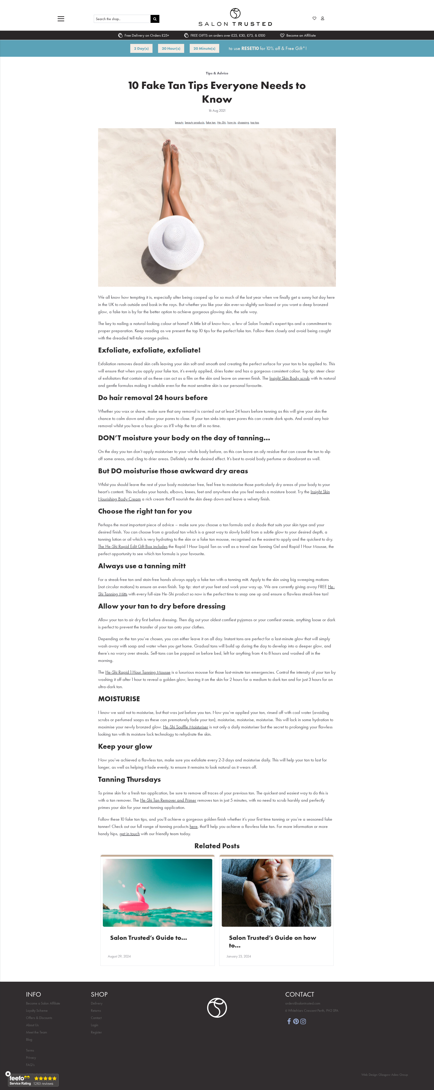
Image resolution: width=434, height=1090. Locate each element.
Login (94, 1025)
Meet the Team (36, 1032)
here (194, 826)
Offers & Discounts (39, 1017)
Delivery (96, 1003)
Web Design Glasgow (375, 1074)
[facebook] (288, 1021)
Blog (29, 1039)
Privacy (31, 1057)
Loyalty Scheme (37, 1010)
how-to (231, 122)
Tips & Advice (217, 73)
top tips (254, 122)
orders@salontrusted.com (302, 1003)
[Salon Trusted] (235, 17)
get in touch (130, 833)
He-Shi (221, 122)
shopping (243, 122)
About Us (32, 1025)
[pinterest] (296, 1021)
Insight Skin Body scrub (289, 378)
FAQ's (30, 1064)
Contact (96, 1017)
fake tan (211, 122)
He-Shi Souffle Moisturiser (185, 727)
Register (96, 1032)
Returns (96, 1010)
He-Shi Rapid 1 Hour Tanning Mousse (137, 672)
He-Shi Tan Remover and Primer (168, 800)
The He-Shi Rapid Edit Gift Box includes (132, 546)
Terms (30, 1050)
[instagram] (303, 1021)
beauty (179, 122)
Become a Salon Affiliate (43, 1003)
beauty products (194, 122)
